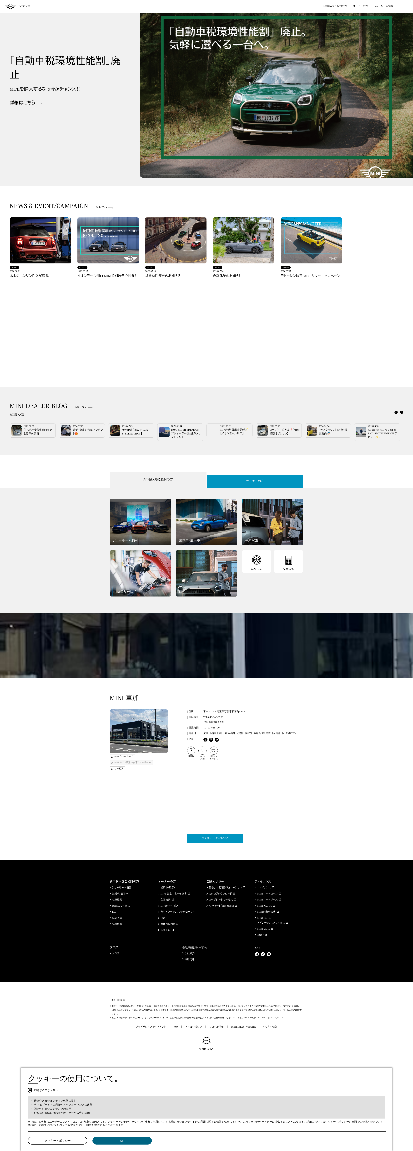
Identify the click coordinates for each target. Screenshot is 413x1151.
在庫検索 (117, 900)
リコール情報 (216, 1027)
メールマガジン (193, 1027)
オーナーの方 (360, 6)
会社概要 (190, 953)
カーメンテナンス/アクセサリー (178, 912)
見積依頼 (117, 924)
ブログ (115, 953)
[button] (396, 412)
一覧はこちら (100, 207)
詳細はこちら (22, 112)
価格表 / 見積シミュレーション (225, 888)
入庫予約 (166, 930)
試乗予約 (117, 918)
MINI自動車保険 (266, 912)
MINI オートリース (267, 900)
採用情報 (190, 959)
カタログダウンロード (220, 894)
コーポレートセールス (221, 900)
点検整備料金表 (169, 924)
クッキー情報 (270, 1027)
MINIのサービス (121, 906)
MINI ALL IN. (264, 906)
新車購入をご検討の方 (334, 6)
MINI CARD (263, 929)
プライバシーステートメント (151, 1027)
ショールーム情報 (383, 6)
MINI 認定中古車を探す (174, 894)
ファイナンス (264, 888)
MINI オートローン (267, 894)
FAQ (114, 912)
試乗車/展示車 (120, 894)
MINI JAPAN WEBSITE (243, 1027)
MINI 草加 (25, 6)
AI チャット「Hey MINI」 (221, 906)
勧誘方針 (262, 935)
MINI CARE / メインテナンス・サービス (271, 920)
